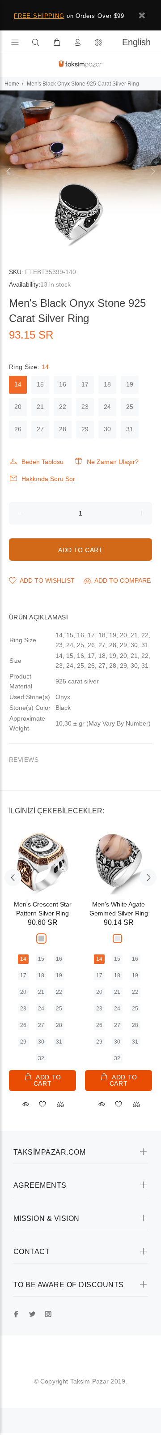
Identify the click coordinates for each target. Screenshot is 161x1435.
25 (129, 406)
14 (17, 384)
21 (40, 406)
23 (85, 406)
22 (62, 406)
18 (107, 384)
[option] (80, 171)
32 (41, 1058)
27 (40, 429)
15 (40, 384)
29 (85, 429)
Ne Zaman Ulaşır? (113, 461)
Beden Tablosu (42, 461)
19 (129, 384)
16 (62, 384)
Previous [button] (8, 171)
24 (107, 406)
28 (62, 429)
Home (11, 84)
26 (17, 429)
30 (107, 429)
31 (129, 429)
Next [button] (152, 171)
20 (17, 406)
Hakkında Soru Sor (48, 478)
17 (85, 384)
